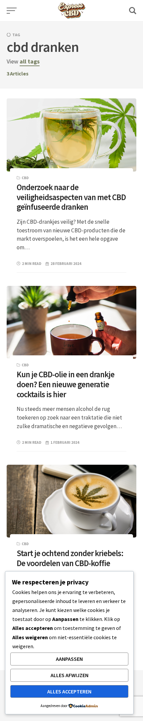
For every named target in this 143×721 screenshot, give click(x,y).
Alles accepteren (69, 691)
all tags (30, 61)
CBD (25, 178)
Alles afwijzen (69, 675)
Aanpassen (69, 659)
